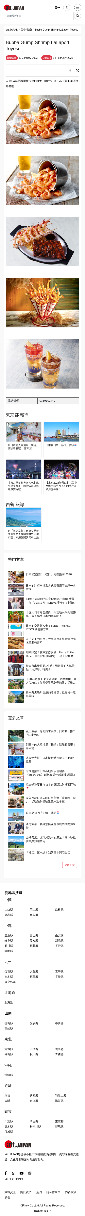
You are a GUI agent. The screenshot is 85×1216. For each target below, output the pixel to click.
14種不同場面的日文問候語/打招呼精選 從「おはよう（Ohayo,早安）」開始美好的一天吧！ (51, 600)
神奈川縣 (35, 1126)
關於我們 (25, 1192)
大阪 (7, 1100)
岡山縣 (34, 909)
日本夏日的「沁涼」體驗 (60, 445)
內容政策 (70, 1192)
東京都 (59, 1121)
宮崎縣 (59, 971)
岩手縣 (59, 1049)
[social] (70, 70)
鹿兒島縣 (10, 981)
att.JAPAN (12, 29)
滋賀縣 (59, 1100)
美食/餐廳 (26, 29)
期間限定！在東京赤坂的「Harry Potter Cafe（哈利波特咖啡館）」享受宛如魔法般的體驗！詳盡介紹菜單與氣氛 (51, 654)
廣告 (7, 1197)
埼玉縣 (34, 1121)
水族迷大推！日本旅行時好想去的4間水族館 (50, 759)
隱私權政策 (53, 1192)
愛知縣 (34, 940)
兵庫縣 (34, 1095)
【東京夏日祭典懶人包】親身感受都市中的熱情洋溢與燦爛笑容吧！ (23, 486)
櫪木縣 (9, 1126)
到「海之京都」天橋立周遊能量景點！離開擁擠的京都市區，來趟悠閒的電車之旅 (23, 534)
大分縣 (34, 971)
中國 (8, 900)
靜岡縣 (9, 950)
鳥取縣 (34, 914)
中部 (8, 926)
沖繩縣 (9, 1075)
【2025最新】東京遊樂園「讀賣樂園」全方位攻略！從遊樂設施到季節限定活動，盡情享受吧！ (51, 680)
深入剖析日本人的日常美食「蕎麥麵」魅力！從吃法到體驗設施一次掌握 (51, 799)
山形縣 (34, 1049)
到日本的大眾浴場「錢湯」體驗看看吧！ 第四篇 (23, 447)
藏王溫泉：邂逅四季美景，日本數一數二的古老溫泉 (51, 733)
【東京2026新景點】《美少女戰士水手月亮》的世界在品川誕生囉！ (61, 486)
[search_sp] (77, 16)
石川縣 (9, 945)
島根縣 (59, 909)
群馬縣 (59, 1126)
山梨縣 (59, 935)
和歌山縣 (60, 1095)
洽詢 (39, 1192)
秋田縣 (34, 1054)
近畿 (8, 1086)
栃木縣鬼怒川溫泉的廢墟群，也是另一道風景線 (51, 694)
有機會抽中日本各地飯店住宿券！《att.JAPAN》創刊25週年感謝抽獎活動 (50, 773)
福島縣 (9, 1054)
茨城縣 (9, 1131)
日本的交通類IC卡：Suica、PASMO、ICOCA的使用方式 (49, 627)
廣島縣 (9, 914)
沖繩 (8, 1065)
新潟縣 (59, 940)
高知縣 (9, 1028)
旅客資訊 (10, 1192)
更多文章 (69, 865)
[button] (57, 7)
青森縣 (59, 1054)
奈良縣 (34, 1100)
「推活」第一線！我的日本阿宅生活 (48, 852)
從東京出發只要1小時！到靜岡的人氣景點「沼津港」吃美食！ (50, 667)
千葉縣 (9, 1121)
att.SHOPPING (14, 1179)
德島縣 (9, 1023)
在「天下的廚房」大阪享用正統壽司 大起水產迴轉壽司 (51, 640)
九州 (8, 962)
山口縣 (9, 909)
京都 (7, 1095)
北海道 (10, 993)
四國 (8, 1013)
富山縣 (34, 935)
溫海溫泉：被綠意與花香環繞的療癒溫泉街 (51, 826)
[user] (66, 7)
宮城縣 (9, 1049)
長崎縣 (59, 976)
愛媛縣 (34, 1023)
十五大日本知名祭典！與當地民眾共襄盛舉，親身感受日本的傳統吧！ (51, 614)
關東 (8, 1112)
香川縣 (59, 1023)
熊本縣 (9, 976)
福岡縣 (34, 976)
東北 (8, 1039)
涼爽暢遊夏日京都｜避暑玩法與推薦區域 (51, 784)
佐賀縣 (9, 971)
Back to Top (40, 1210)
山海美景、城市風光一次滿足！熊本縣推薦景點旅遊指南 (51, 839)
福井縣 (34, 945)
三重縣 (9, 935)
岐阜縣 (9, 940)
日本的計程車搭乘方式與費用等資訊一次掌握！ (51, 587)
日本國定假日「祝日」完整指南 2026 (49, 574)
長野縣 (59, 945)
